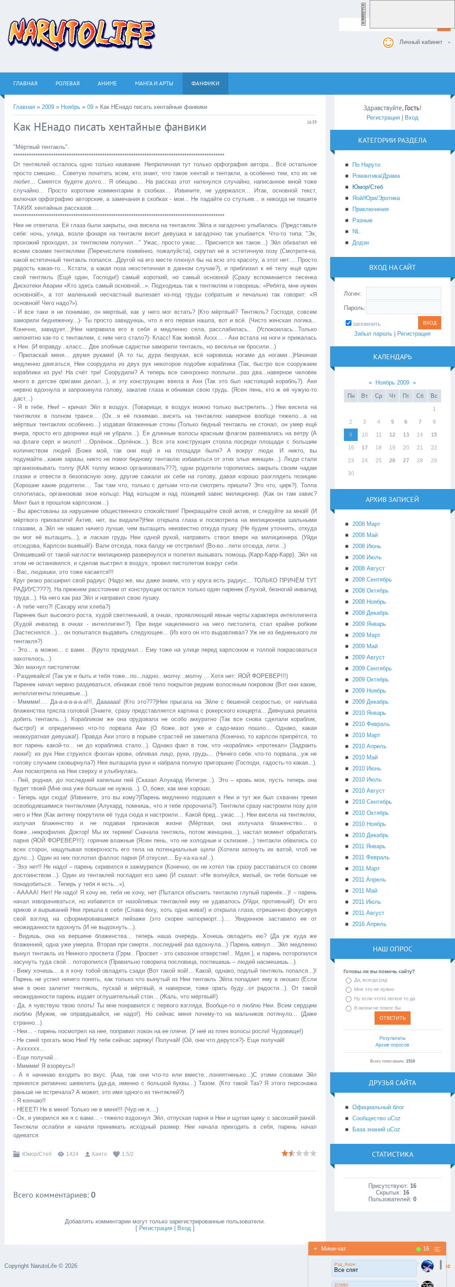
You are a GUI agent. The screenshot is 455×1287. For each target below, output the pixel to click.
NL (355, 231)
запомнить (367, 324)
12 (392, 435)
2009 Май (365, 646)
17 (365, 448)
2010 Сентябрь (372, 801)
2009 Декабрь (370, 701)
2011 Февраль (371, 857)
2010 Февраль (371, 724)
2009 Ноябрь (369, 690)
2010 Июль (367, 779)
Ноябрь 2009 (392, 382)
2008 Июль (367, 557)
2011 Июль (366, 901)
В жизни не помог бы (377, 1007)
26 (392, 460)
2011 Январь (369, 846)
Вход (184, 1228)
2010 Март (366, 735)
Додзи (360, 242)
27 (406, 460)
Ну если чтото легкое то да (384, 998)
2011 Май (364, 890)
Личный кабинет (421, 42)
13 (406, 435)
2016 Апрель (369, 924)
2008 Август (368, 568)
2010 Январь (369, 713)
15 (434, 435)
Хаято (99, 1154)
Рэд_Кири (344, 1264)
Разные (362, 220)
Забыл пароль (373, 333)
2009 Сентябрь (372, 668)
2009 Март (366, 635)
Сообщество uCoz (376, 1118)
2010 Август (368, 790)
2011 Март (366, 868)
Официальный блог (378, 1107)
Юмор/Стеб (37, 1154)
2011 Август (368, 913)
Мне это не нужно (374, 989)
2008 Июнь (366, 546)
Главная (24, 107)
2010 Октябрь (370, 813)
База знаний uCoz (376, 1129)
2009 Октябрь (370, 679)
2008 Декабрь (370, 612)
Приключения (370, 209)
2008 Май (365, 535)
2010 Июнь (366, 768)
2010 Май (365, 757)
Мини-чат (330, 1248)
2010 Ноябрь (369, 824)
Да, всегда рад (370, 979)
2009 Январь (369, 624)
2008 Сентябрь (372, 579)
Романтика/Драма (376, 175)
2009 (48, 107)
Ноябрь (70, 107)
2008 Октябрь (370, 590)
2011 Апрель (369, 879)
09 (90, 107)
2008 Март (366, 524)
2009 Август (368, 657)
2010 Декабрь (370, 835)
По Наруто (366, 164)
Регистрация (155, 1228)
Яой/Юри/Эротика (376, 198)
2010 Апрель (369, 746)
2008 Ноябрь (369, 601)
